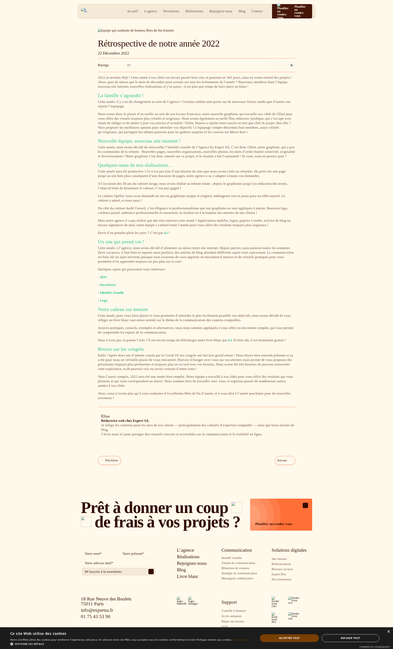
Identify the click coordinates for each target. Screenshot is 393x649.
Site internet (279, 559)
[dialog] (196, 638)
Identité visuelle (112, 293)
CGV (224, 626)
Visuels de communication (238, 563)
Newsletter (108, 285)
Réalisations (194, 11)
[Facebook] (272, 65)
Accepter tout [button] (289, 638)
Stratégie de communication (239, 573)
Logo (104, 300)
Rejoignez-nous (220, 11)
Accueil (132, 11)
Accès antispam (231, 616)
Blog (241, 11)
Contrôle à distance (233, 610)
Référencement (281, 564)
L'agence (150, 11)
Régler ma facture (232, 621)
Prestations (171, 11)
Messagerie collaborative (237, 578)
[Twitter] (291, 65)
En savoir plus (241, 639)
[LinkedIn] (281, 65)
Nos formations (281, 579)
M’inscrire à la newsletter (103, 572)
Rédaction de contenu (235, 568)
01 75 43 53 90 (95, 616)
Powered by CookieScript (374, 646)
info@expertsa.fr (97, 610)
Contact (257, 11)
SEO (103, 277)
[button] (129, 644)
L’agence (185, 550)
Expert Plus (279, 574)
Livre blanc (188, 576)
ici (166, 233)
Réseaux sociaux (282, 569)
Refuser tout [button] (350, 638)
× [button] (388, 631)
